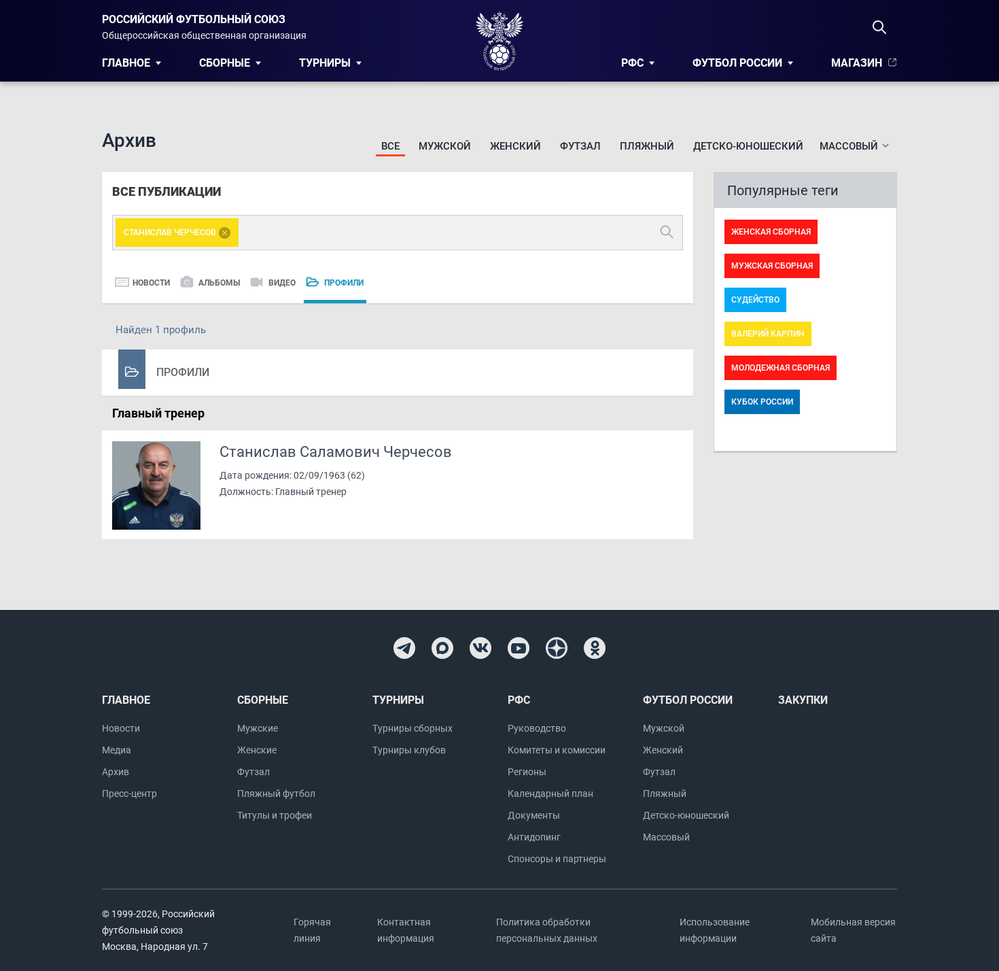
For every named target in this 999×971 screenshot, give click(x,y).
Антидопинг (534, 837)
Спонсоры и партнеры (557, 858)
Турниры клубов (409, 750)
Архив (115, 771)
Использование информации (715, 930)
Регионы (527, 771)
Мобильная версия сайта (853, 930)
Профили (344, 283)
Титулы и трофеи (274, 815)
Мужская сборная (772, 266)
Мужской (445, 146)
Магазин (856, 62)
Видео (282, 283)
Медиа (116, 750)
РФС (632, 62)
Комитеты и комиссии (557, 750)
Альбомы (219, 283)
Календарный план (550, 793)
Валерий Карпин (768, 334)
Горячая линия (312, 930)
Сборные (224, 62)
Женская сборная (771, 232)
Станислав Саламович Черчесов (336, 452)
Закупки (803, 700)
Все (390, 146)
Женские (257, 750)
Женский (515, 146)
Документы (534, 815)
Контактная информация (405, 930)
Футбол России (737, 62)
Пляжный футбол (276, 793)
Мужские (257, 728)
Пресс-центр (129, 793)
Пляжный (647, 146)
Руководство (537, 728)
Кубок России (762, 402)
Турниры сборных (412, 728)
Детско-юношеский (748, 146)
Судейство (755, 300)
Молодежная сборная (780, 368)
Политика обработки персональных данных (546, 930)
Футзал (580, 146)
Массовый (666, 837)
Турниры (325, 62)
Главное (126, 62)
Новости (151, 283)
